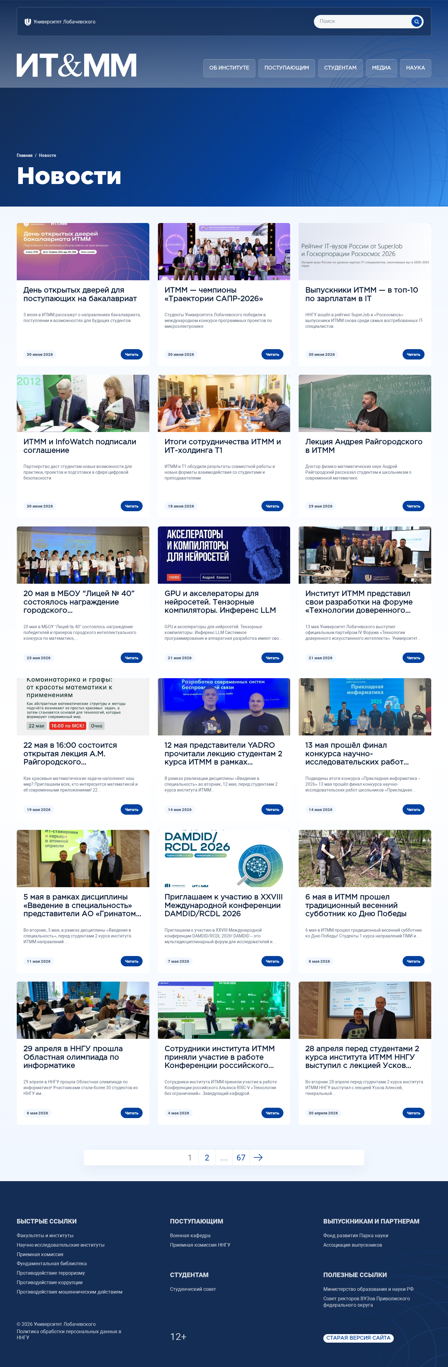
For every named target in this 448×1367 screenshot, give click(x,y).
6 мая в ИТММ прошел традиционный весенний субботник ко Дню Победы (356, 905)
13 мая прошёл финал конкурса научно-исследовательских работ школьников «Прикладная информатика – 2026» (354, 754)
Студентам (340, 68)
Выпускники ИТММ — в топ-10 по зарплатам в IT (361, 294)
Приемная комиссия (40, 1254)
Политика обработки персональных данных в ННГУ (69, 1335)
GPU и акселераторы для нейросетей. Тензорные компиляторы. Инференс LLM (220, 602)
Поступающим (287, 68)
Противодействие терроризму (51, 1273)
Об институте (229, 68)
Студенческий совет (193, 1289)
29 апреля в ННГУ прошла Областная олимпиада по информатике (73, 1057)
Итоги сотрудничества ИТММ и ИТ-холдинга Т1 (223, 446)
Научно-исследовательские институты (61, 1245)
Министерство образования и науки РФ (368, 1289)
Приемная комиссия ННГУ (200, 1245)
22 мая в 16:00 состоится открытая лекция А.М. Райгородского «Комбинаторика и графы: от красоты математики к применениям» (78, 754)
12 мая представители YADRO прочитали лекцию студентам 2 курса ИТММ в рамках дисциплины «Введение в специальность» (223, 754)
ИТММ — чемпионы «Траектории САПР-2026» (214, 294)
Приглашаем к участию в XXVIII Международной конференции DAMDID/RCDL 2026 (224, 905)
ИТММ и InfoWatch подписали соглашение (79, 446)
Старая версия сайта (358, 1338)
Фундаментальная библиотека (52, 1263)
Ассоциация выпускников (352, 1245)
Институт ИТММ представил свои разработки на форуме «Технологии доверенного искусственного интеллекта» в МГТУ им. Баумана (363, 602)
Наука (415, 68)
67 (241, 1157)
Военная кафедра (190, 1235)
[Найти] (416, 21)
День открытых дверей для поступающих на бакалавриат (80, 294)
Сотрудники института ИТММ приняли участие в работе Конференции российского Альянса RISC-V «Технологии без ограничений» (220, 1058)
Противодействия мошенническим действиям (70, 1292)
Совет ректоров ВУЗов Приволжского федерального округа (366, 1302)
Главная (25, 155)
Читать (131, 354)
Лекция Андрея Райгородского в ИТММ (364, 446)
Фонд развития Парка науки (355, 1235)
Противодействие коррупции (50, 1282)
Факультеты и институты (45, 1235)
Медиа (381, 68)
